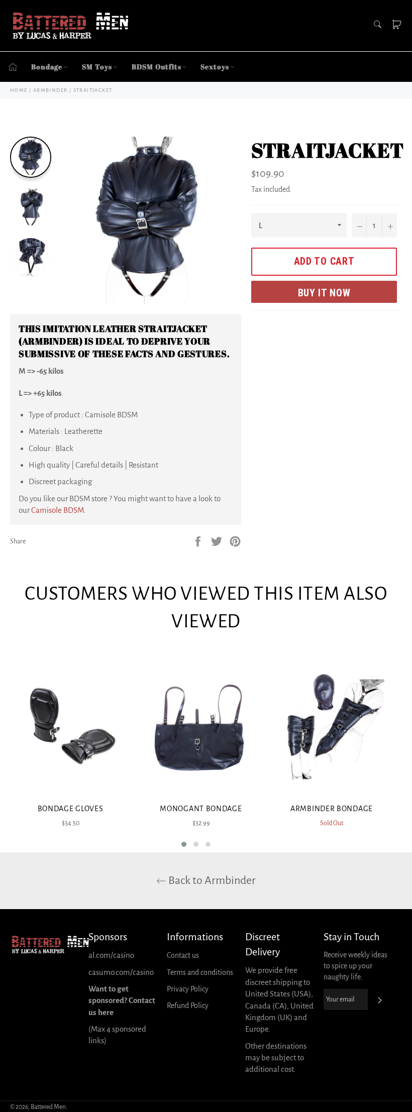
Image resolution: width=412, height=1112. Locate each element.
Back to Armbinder (211, 880)
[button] (184, 844)
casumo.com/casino (121, 972)
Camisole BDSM (57, 510)
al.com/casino (111, 955)
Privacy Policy (188, 989)
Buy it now (324, 293)
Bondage (46, 66)
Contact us (183, 955)
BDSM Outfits (156, 66)
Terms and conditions (200, 972)
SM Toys (97, 66)
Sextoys (214, 66)
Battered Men (48, 1106)
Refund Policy (188, 1006)
